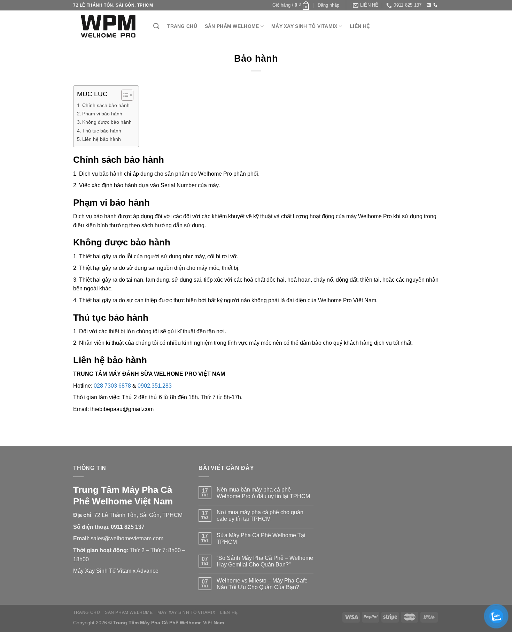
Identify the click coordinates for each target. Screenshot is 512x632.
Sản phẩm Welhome (232, 26)
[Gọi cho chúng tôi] (435, 5)
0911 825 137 (128, 527)
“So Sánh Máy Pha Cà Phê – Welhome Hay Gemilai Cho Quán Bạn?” (265, 561)
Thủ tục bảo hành (101, 131)
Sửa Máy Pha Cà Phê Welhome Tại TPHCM (261, 538)
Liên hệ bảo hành (101, 139)
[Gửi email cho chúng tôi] (429, 5)
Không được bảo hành (107, 122)
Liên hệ (360, 26)
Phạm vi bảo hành (102, 113)
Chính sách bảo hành (106, 105)
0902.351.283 (155, 386)
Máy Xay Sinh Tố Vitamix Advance (115, 571)
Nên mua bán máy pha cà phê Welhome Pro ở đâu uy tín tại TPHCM (263, 493)
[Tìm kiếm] (156, 26)
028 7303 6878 (112, 386)
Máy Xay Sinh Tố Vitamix (304, 26)
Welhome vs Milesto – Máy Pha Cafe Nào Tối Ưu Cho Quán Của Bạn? (262, 584)
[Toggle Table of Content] (124, 95)
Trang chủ (182, 26)
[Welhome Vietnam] (108, 26)
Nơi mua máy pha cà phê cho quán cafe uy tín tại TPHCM (260, 515)
